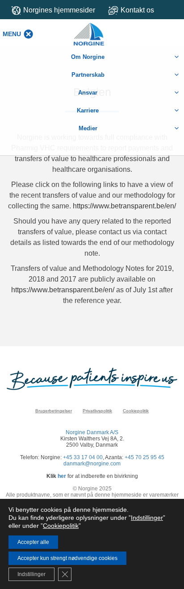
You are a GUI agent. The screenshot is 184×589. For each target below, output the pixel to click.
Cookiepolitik (136, 410)
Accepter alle (33, 542)
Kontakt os (137, 10)
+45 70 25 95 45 (144, 457)
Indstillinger (147, 517)
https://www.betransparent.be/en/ (124, 206)
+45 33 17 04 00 (83, 457)
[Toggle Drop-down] (142, 10)
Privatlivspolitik (97, 410)
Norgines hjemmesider (59, 10)
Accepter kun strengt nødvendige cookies (67, 558)
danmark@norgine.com (92, 463)
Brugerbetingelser (53, 410)
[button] (12, 34)
